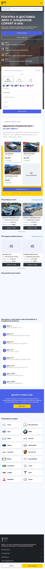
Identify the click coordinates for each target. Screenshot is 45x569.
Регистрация (32, 566)
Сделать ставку (11, 228)
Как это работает (22, 37)
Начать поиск (22, 111)
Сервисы (5, 557)
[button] (6, 9)
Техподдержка (7, 561)
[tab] (21, 231)
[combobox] (22, 92)
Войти (12, 566)
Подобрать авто (21, 189)
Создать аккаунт (22, 33)
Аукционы (5, 553)
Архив (7, 88)
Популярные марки (9, 419)
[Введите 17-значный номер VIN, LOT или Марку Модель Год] (41, 9)
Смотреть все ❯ (37, 200)
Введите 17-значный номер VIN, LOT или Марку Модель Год (26, 8)
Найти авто (22, 406)
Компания (5, 549)
